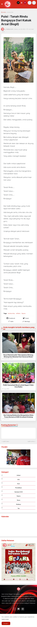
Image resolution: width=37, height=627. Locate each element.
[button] (2, 4)
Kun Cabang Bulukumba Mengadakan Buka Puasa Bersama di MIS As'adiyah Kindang (18, 416)
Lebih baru (6, 441)
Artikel (18, 475)
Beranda (3, 12)
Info (18, 479)
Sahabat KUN (18, 492)
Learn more (5, 619)
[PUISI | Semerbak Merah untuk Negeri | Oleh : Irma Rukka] (18, 373)
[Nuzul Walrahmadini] (18, 343)
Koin (18, 483)
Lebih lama (31, 441)
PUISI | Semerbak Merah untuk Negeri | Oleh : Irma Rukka (18, 386)
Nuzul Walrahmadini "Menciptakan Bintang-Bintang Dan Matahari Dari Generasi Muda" (18, 356)
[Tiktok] (14, 609)
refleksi (18, 313)
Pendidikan (18, 487)
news (18, 500)
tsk (19, 508)
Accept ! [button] (6, 623)
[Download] (18, 580)
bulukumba (10, 12)
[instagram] (22, 609)
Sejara (23, 313)
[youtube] (18, 609)
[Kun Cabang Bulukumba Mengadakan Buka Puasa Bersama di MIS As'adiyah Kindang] (18, 403)
